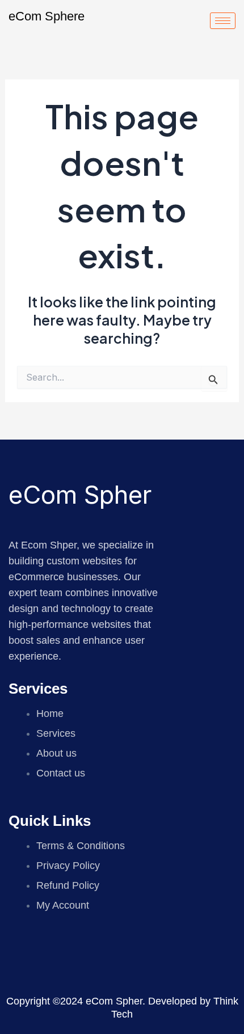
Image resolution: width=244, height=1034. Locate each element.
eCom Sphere (47, 16)
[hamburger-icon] (222, 20)
